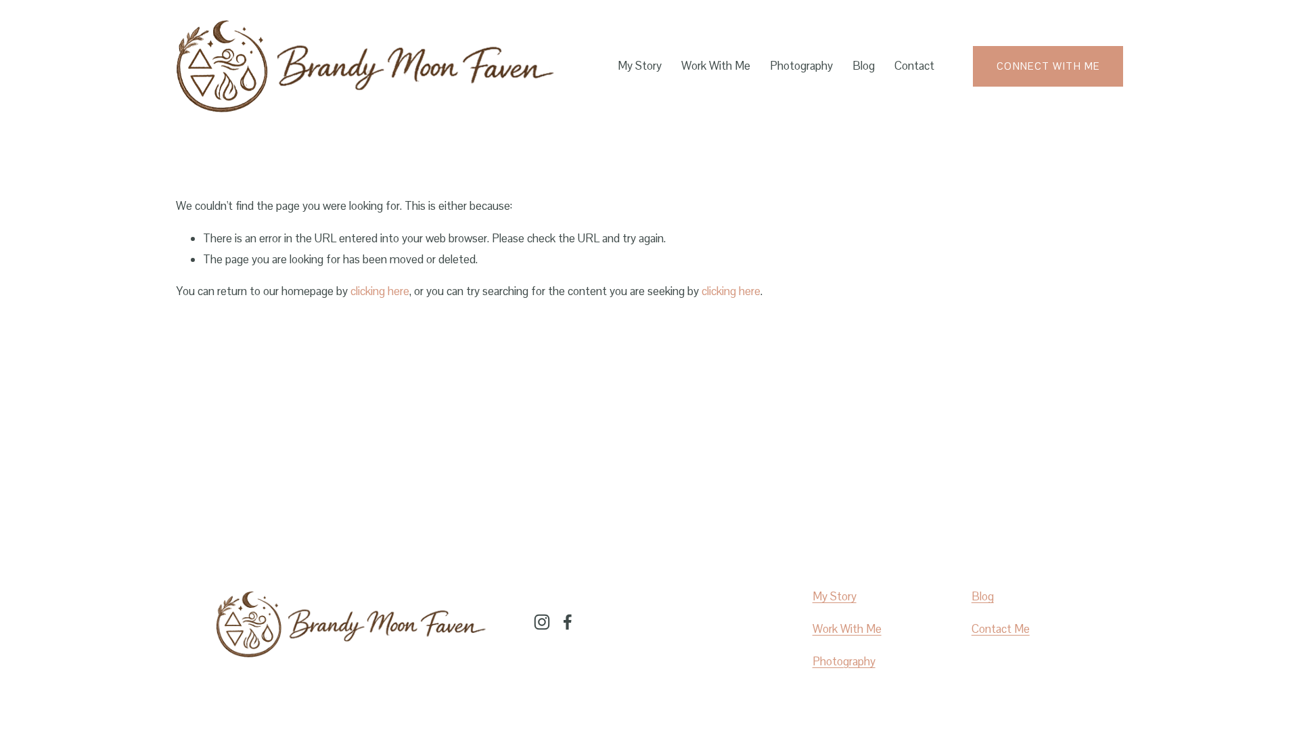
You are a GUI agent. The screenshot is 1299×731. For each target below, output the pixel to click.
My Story (640, 65)
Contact (914, 65)
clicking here (379, 291)
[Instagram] (542, 622)
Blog (863, 65)
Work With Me (715, 65)
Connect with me (1048, 66)
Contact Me (1001, 628)
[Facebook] (568, 622)
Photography (801, 65)
